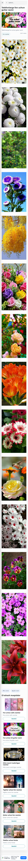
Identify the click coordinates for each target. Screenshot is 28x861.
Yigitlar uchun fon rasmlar (12, 790)
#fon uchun (6, 690)
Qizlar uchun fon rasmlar (12, 815)
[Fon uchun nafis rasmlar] (14, 704)
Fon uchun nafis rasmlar (11, 713)
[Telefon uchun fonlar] (14, 831)
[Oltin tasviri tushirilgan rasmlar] (14, 754)
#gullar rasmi (15, 690)
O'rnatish (23, 857)
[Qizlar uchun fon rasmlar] (14, 806)
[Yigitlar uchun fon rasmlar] (14, 781)
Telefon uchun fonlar (10, 840)
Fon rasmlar (6, 34)
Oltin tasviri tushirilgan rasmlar (11, 764)
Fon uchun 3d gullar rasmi (12, 738)
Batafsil (14, 719)
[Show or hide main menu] (2, 2)
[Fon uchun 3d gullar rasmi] (14, 729)
